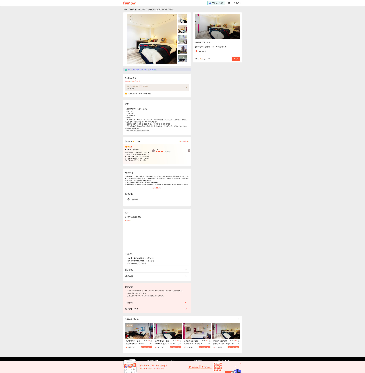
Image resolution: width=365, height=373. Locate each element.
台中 (125, 9)
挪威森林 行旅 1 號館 (137, 9)
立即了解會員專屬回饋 (131, 81)
